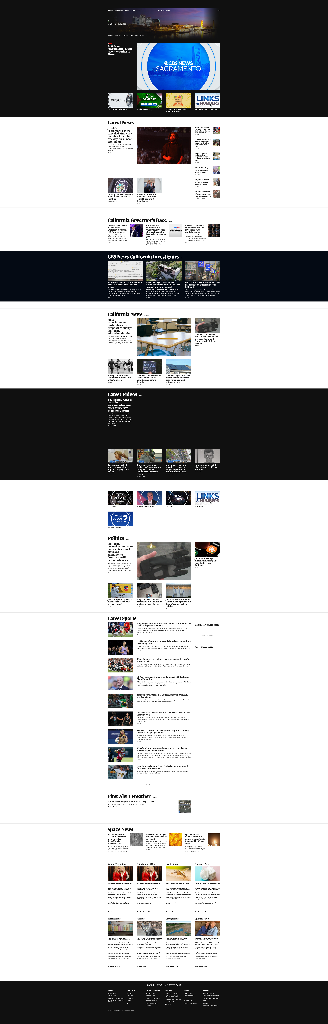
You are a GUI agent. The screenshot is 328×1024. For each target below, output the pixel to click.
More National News (114, 912)
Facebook (130, 995)
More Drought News (172, 966)
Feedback (206, 1003)
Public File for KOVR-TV (172, 993)
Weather (117, 35)
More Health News (171, 912)
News (110, 35)
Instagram (130, 998)
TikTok (129, 1000)
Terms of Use (188, 1000)
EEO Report (168, 1004)
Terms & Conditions (151, 1003)
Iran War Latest (112, 995)
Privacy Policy (188, 993)
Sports (125, 35)
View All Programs (207, 635)
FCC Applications (170, 1001)
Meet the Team (150, 993)
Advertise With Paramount (211, 995)
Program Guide (150, 995)
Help (204, 1000)
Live (126, 10)
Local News (118, 10)
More (137, 124)
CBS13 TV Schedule (207, 624)
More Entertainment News (144, 912)
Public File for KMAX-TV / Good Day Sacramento (172, 996)
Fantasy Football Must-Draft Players (116, 1001)
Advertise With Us (151, 1000)
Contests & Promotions (152, 998)
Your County (139, 35)
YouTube (129, 993)
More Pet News (141, 966)
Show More (149, 785)
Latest (110, 10)
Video (131, 35)
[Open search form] (219, 10)
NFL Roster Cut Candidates (116, 998)
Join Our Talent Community (211, 998)
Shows (133, 10)
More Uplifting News (201, 966)
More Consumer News (201, 912)
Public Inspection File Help (173, 999)
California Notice (189, 995)
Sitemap (148, 1005)
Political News (112, 993)
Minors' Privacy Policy (190, 1003)
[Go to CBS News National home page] (164, 10)
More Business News (114, 966)
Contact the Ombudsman (210, 1005)
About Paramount (208, 993)
